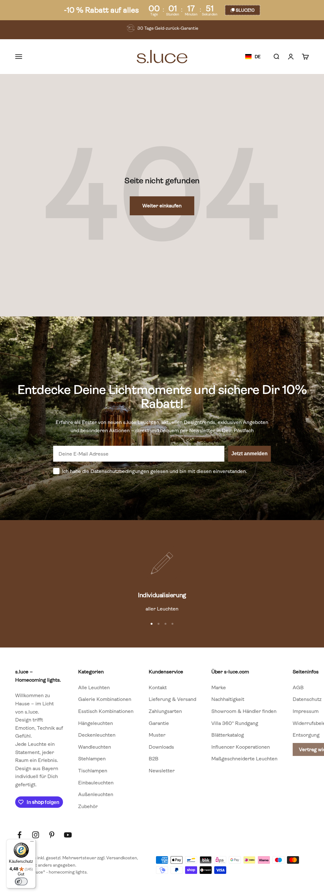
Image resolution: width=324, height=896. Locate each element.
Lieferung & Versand (172, 699)
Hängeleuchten (95, 723)
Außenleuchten (95, 794)
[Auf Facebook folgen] (19, 835)
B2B (154, 759)
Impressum (306, 711)
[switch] (21, 881)
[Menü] (32, 843)
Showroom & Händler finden (244, 711)
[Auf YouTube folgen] (68, 835)
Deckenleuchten (96, 735)
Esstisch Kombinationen (106, 711)
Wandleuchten (94, 747)
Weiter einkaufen (162, 206)
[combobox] (252, 57)
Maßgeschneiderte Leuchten (244, 759)
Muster (157, 735)
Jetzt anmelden (249, 453)
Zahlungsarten (165, 711)
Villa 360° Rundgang (234, 723)
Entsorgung (306, 735)
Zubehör (88, 806)
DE (257, 56)
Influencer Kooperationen (240, 747)
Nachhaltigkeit (227, 699)
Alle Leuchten (94, 687)
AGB (298, 687)
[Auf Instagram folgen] (35, 835)
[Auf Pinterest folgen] (51, 835)
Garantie (159, 723)
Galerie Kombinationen (104, 699)
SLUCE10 (245, 10)
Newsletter (162, 771)
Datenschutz (307, 699)
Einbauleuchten (96, 783)
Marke (218, 687)
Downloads (161, 747)
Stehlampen (92, 759)
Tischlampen (92, 771)
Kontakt (158, 687)
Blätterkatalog (227, 735)
